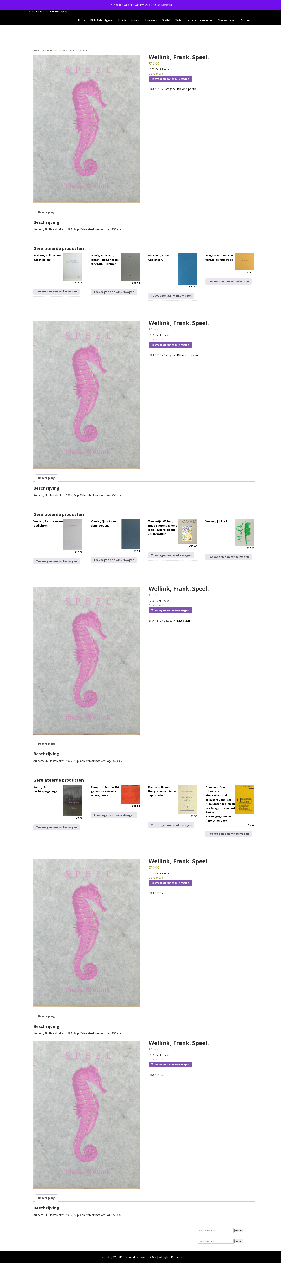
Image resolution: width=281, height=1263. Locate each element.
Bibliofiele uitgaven (102, 20)
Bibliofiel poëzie (51, 50)
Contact (245, 20)
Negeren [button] (166, 4)
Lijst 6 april (183, 620)
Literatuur (151, 20)
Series (179, 20)
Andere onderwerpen (200, 20)
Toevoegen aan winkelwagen (170, 78)
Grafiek (166, 20)
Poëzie (122, 20)
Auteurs (136, 20)
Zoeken (239, 1230)
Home (82, 20)
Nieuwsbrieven (227, 20)
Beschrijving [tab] (46, 212)
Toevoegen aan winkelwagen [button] (56, 291)
